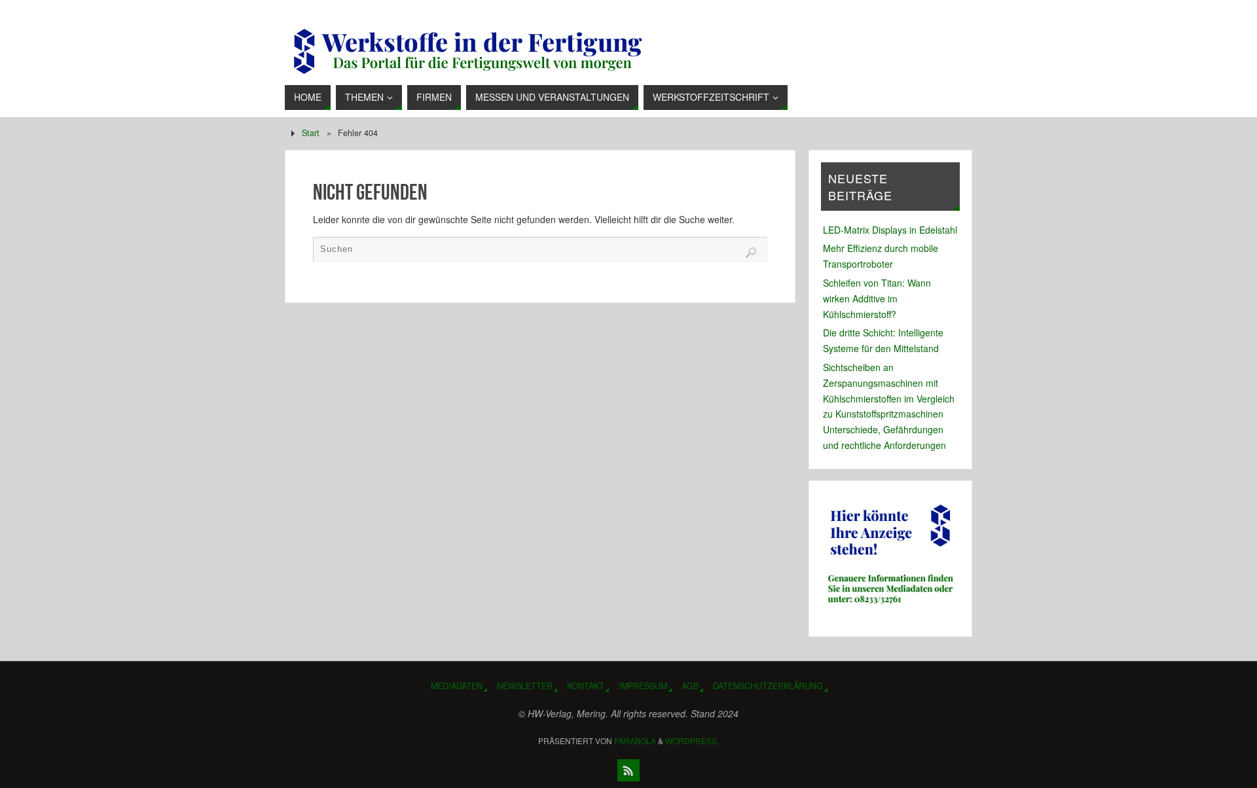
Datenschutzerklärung (768, 686)
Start (310, 133)
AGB (690, 686)
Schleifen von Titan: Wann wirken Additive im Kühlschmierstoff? (877, 298)
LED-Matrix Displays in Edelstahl (890, 229)
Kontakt (585, 686)
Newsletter (525, 686)
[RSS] (628, 770)
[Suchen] (750, 252)
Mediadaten (457, 686)
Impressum (643, 686)
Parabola (635, 740)
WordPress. (692, 740)
